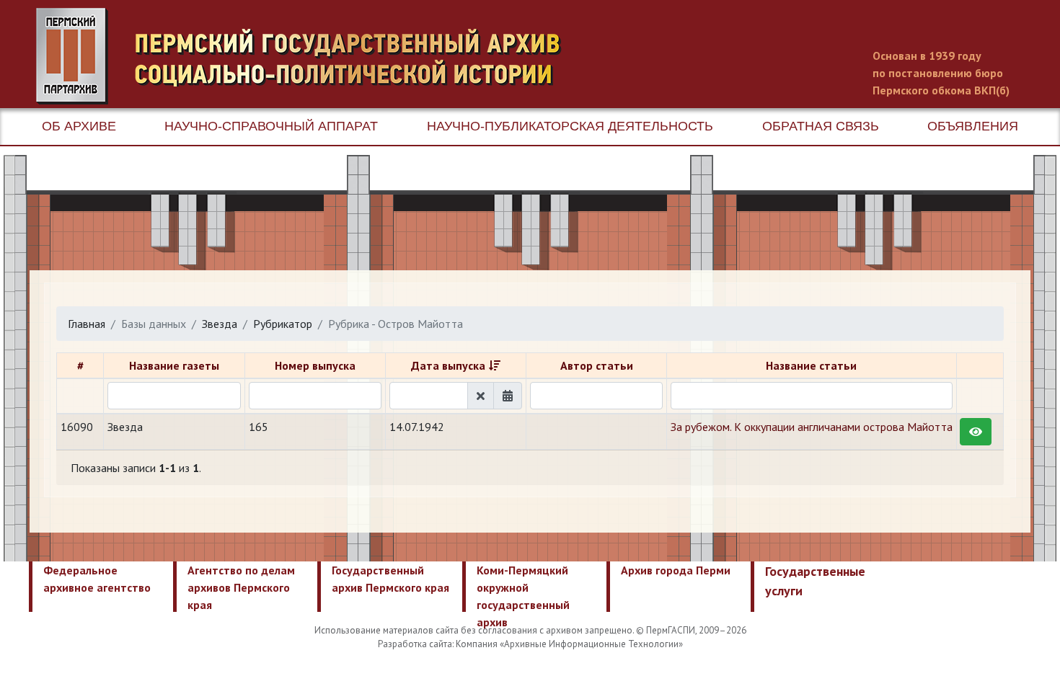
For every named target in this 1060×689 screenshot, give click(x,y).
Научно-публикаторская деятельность (570, 126)
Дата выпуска (448, 365)
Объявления (972, 126)
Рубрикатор (282, 323)
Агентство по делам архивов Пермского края (241, 587)
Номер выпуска (315, 365)
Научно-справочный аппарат (271, 126)
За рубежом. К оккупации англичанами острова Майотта (812, 426)
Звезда (219, 323)
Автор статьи (596, 365)
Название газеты (174, 365)
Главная (86, 323)
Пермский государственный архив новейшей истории (306, 56)
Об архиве (79, 126)
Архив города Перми (675, 570)
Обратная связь (820, 126)
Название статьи (811, 365)
